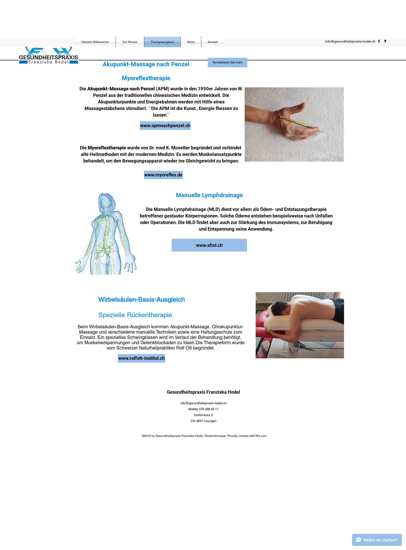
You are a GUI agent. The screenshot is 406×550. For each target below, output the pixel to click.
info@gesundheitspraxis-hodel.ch (350, 41)
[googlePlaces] (385, 41)
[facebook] (379, 41)
